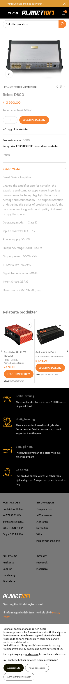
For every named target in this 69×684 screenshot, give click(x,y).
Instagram (42, 568)
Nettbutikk (16, 87)
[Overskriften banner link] (29, 3)
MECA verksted (44, 515)
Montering (42, 521)
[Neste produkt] (64, 87)
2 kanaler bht (57, 356)
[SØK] (62, 24)
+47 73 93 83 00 (12, 515)
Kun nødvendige (37, 667)
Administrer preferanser (19, 676)
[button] (18, 374)
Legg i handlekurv (34, 119)
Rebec (6, 154)
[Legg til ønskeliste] (28, 325)
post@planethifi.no (13, 509)
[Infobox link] (34, 401)
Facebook (41, 562)
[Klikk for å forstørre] (9, 74)
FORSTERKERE (24, 146)
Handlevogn (9, 575)
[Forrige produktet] (57, 87)
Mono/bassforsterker (46, 146)
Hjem (5, 87)
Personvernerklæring (48, 540)
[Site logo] (38, 12)
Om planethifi (44, 509)
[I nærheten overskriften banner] (64, 3)
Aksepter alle (13, 667)
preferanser (31, 654)
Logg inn (7, 568)
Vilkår (39, 534)
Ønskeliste (9, 581)
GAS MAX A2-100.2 (46, 352)
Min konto (8, 562)
